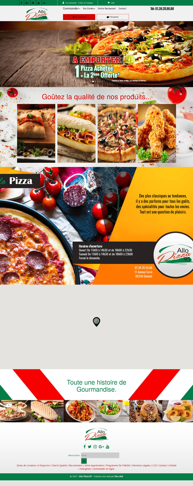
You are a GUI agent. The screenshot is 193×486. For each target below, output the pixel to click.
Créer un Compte (85, 3)
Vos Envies (88, 8)
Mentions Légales (141, 465)
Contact (122, 8)
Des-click (118, 476)
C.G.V (154, 465)
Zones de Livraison (26, 465)
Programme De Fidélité (118, 465)
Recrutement (76, 465)
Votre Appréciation (94, 465)
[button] (14, 52)
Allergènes (85, 468)
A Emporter (114, 17)
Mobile (172, 465)
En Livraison (80, 17)
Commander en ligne (103, 468)
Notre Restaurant (107, 8)
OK (84, 461)
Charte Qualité (59, 465)
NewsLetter (74, 455)
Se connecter (71, 3)
